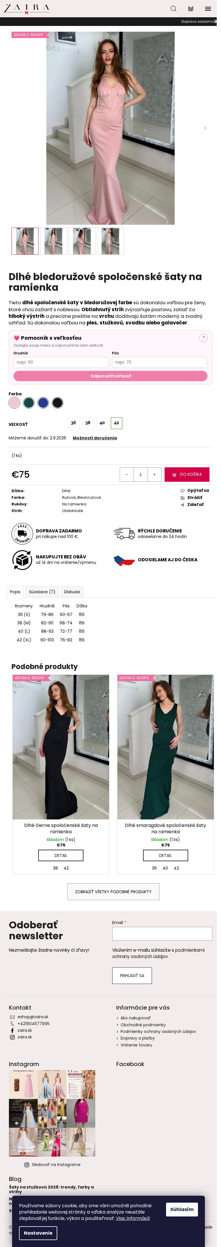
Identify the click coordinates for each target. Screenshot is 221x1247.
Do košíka (191, 474)
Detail (61, 855)
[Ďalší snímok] (205, 128)
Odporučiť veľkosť (110, 376)
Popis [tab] (15, 592)
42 (66, 868)
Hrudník (21, 353)
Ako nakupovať (136, 1018)
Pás (115, 353)
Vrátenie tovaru (136, 1045)
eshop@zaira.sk (33, 1017)
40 (165, 868)
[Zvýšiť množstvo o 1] (154, 474)
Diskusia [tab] (72, 592)
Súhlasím (182, 1209)
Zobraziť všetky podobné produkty (113, 892)
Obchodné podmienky (143, 1025)
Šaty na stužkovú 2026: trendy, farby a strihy (51, 1189)
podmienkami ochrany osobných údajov (158, 953)
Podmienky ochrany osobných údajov (158, 1031)
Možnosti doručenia (95, 438)
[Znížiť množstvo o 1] (127, 474)
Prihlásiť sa (132, 975)
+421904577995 (33, 1024)
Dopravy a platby (138, 1038)
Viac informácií (133, 1218)
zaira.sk (25, 1030)
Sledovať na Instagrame (56, 1164)
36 (154, 868)
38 (55, 868)
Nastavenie (38, 1233)
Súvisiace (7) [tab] (42, 592)
